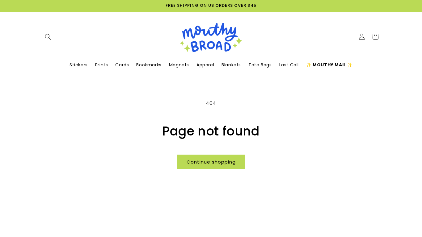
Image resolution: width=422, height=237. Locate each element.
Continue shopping (211, 162)
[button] (48, 37)
